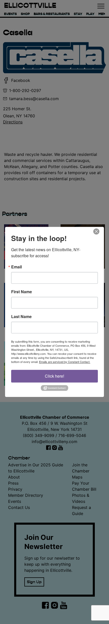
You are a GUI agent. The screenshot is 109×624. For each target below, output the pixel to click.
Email (16, 267)
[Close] (99, 231)
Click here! (54, 376)
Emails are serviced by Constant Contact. (64, 362)
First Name (21, 292)
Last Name (21, 317)
